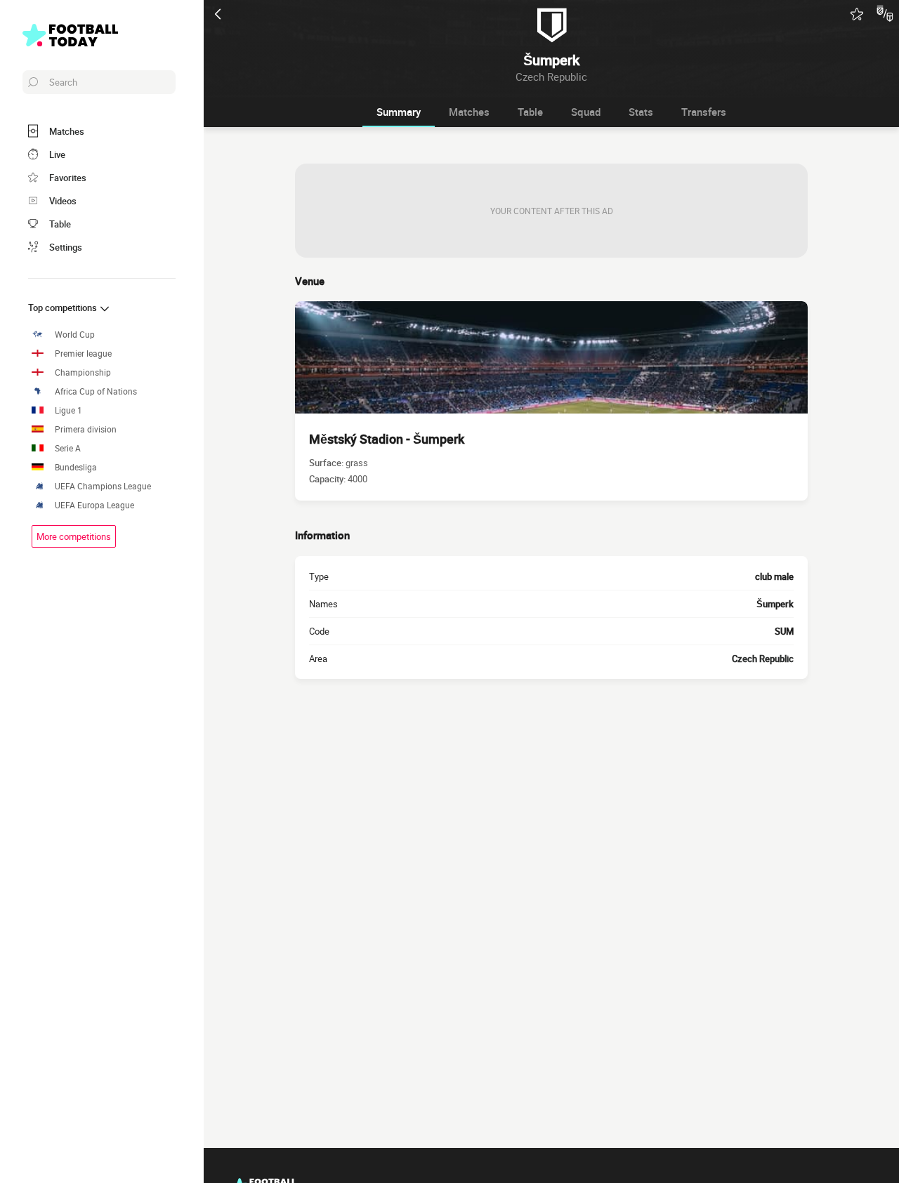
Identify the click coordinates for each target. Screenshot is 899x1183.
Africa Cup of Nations (96, 391)
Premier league (83, 353)
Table (530, 112)
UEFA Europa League (94, 505)
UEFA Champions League (103, 486)
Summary (398, 112)
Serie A (68, 448)
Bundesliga (76, 467)
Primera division (86, 429)
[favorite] (857, 14)
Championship (83, 372)
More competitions (74, 536)
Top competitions (63, 307)
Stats (641, 112)
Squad (586, 112)
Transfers (703, 112)
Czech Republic (763, 658)
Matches (469, 112)
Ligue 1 (68, 410)
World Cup (75, 335)
